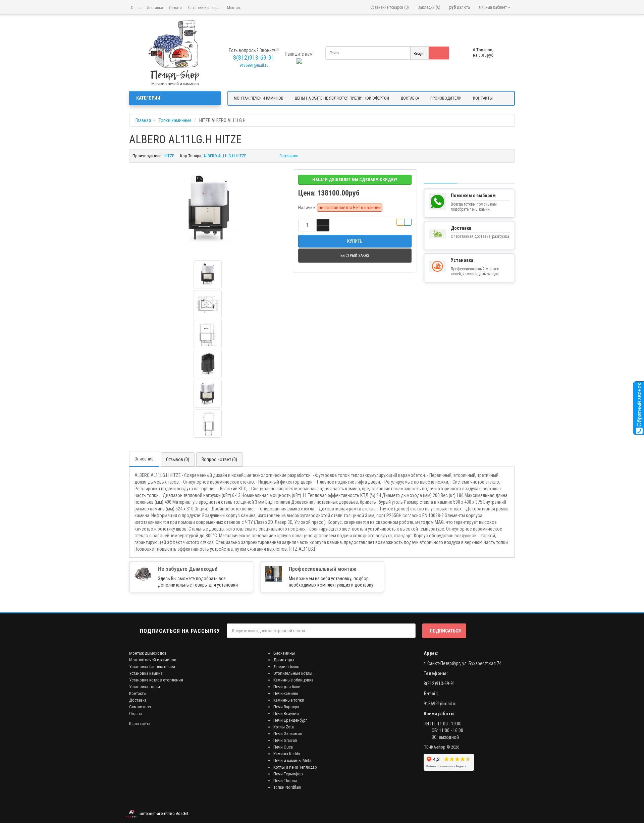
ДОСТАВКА (409, 98)
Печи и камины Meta (292, 760)
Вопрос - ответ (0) (219, 459)
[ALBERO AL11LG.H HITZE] (207, 209)
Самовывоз (140, 706)
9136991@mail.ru (253, 65)
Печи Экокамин (287, 733)
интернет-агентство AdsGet (163, 813)
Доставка (155, 7)
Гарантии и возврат (204, 7)
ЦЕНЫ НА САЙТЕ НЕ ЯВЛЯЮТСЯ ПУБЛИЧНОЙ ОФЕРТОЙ (342, 98)
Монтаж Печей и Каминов (258, 98)
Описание (144, 458)
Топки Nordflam (287, 787)
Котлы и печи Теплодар (295, 767)
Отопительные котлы (292, 673)
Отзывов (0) (177, 459)
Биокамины (284, 653)
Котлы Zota (283, 726)
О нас (136, 7)
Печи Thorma (285, 780)
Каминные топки (288, 700)
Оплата (175, 7)
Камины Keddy (286, 753)
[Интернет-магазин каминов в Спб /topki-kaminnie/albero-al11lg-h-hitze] (175, 52)
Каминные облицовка (293, 679)
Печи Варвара (286, 706)
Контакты (138, 693)
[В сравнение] (408, 222)
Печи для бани (287, 686)
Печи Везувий (286, 713)
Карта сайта (139, 723)
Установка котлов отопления (156, 679)
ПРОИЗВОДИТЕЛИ (446, 98)
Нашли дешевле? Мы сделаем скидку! (354, 179)
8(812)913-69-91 (439, 683)
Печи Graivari (285, 740)
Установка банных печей (152, 666)
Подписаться (445, 631)
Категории (148, 98)
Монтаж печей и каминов (152, 659)
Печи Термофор (288, 773)
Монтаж (233, 7)
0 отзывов (289, 155)
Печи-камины (285, 693)
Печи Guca (283, 747)
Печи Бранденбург (290, 720)
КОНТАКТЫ (483, 98)
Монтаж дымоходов (148, 653)
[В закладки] (400, 222)
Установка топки (144, 686)
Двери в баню (286, 666)
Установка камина (146, 673)
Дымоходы (283, 659)
